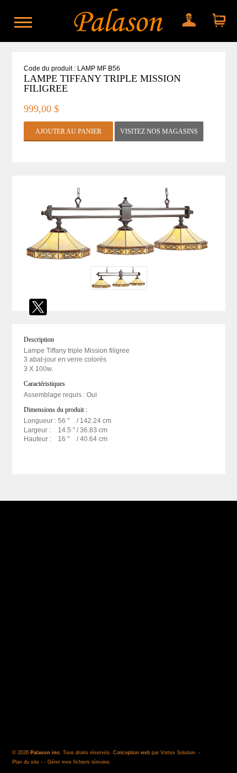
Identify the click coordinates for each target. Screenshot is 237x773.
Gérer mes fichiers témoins (78, 762)
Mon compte (187, 18)
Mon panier (216, 18)
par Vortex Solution (173, 752)
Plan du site (25, 762)
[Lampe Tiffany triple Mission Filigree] (118, 261)
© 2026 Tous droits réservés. (62, 752)
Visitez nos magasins (159, 131)
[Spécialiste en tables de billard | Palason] (118, 21)
